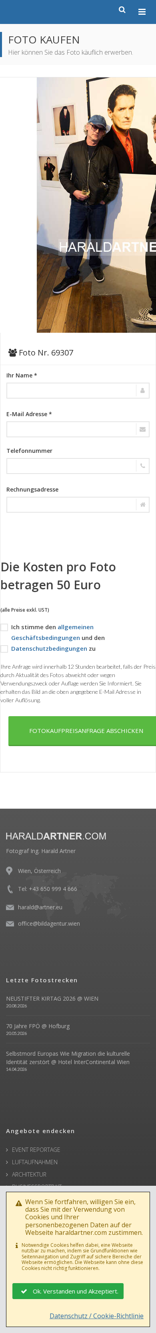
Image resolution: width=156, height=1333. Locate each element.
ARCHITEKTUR (29, 1174)
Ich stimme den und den (58, 632)
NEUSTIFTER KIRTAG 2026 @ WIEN (52, 998)
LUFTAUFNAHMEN (35, 1162)
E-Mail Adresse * (29, 414)
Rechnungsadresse (32, 489)
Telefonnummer (29, 450)
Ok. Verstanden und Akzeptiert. (75, 1291)
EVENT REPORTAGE (36, 1149)
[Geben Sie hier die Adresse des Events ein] (78, 505)
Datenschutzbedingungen (49, 648)
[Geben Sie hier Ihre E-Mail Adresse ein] (78, 429)
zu (53, 648)
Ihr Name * (21, 375)
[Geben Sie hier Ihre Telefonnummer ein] (78, 466)
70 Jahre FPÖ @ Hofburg (38, 1026)
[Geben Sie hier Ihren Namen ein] (78, 391)
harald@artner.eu (40, 907)
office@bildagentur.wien (49, 923)
